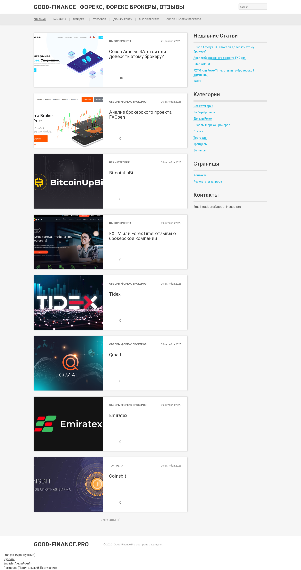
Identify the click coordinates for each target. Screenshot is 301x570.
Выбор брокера (149, 19)
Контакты (200, 175)
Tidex (197, 81)
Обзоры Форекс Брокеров (183, 19)
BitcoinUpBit (202, 64)
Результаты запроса (208, 181)
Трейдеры (79, 19)
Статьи (198, 131)
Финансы (59, 19)
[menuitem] (17, 554)
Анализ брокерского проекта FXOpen (220, 57)
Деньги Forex (203, 118)
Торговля (99, 19)
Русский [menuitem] (9, 559)
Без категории (203, 106)
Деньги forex (122, 19)
